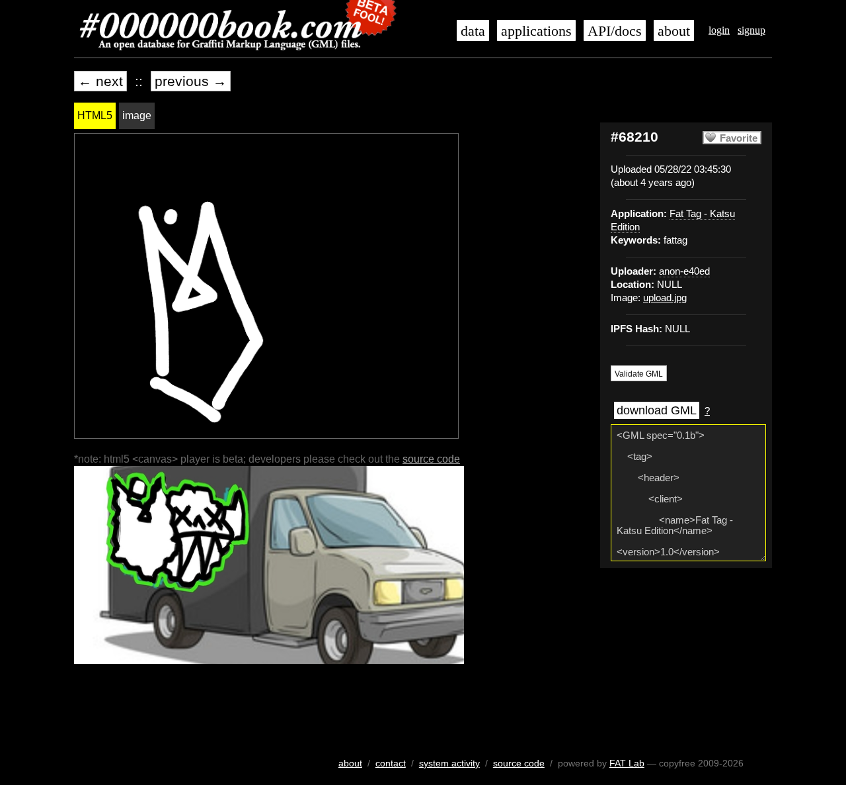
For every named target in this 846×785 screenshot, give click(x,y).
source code (431, 459)
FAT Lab (626, 763)
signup (751, 30)
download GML (657, 410)
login (719, 30)
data (473, 31)
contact (390, 763)
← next (100, 81)
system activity (449, 763)
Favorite (738, 138)
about (674, 31)
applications (536, 31)
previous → (191, 81)
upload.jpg (665, 298)
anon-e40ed (684, 271)
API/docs (615, 31)
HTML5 (94, 115)
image (136, 115)
